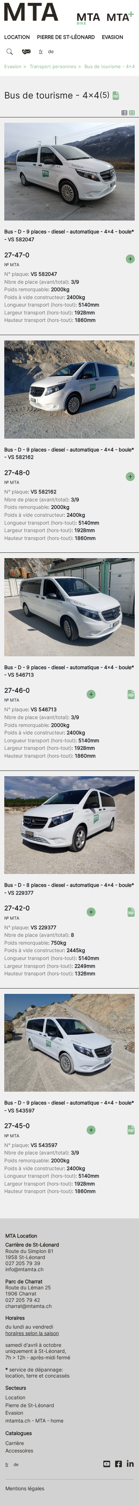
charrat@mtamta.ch (28, 1306)
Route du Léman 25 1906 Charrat (28, 1287)
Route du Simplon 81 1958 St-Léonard (32, 1251)
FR (41, 51)
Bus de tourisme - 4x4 (109, 66)
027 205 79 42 (22, 1300)
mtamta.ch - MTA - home (34, 1420)
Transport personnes (53, 66)
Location (17, 37)
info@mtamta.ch (24, 1269)
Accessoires (19, 1450)
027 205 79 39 (22, 1263)
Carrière (14, 1443)
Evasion (112, 37)
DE (51, 51)
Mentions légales (24, 1488)
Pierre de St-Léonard (66, 37)
